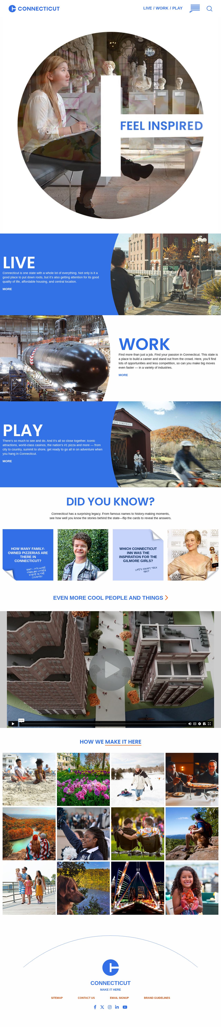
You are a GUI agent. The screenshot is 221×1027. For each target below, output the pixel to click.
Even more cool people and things (108, 598)
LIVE (147, 8)
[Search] (209, 9)
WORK (162, 8)
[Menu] (194, 8)
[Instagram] (110, 1007)
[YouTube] (125, 1007)
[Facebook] (95, 1007)
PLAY (177, 8)
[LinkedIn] (117, 1007)
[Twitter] (102, 1007)
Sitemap (57, 997)
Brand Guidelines (157, 997)
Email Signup (119, 997)
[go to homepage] (34, 8)
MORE (7, 289)
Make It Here (123, 742)
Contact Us (86, 997)
